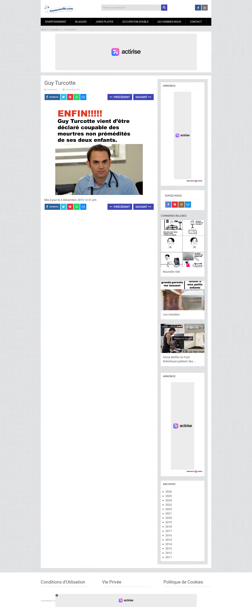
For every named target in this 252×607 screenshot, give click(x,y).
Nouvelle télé (171, 271)
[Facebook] (168, 205)
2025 (168, 496)
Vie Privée (111, 582)
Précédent (121, 97)
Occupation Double (135, 21)
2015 (168, 539)
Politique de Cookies (183, 582)
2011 (168, 557)
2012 (168, 553)
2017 (168, 531)
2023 (168, 504)
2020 (168, 518)
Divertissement (55, 21)
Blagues (81, 21)
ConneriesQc (52, 89)
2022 (168, 509)
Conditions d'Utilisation (63, 582)
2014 (168, 544)
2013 (168, 548)
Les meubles (171, 314)
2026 (168, 491)
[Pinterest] (175, 205)
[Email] (188, 205)
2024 (168, 500)
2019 (168, 522)
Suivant (141, 97)
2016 (168, 535)
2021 (168, 513)
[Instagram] (181, 205)
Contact (196, 21)
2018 (168, 526)
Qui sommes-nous (169, 21)
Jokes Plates (104, 21)
